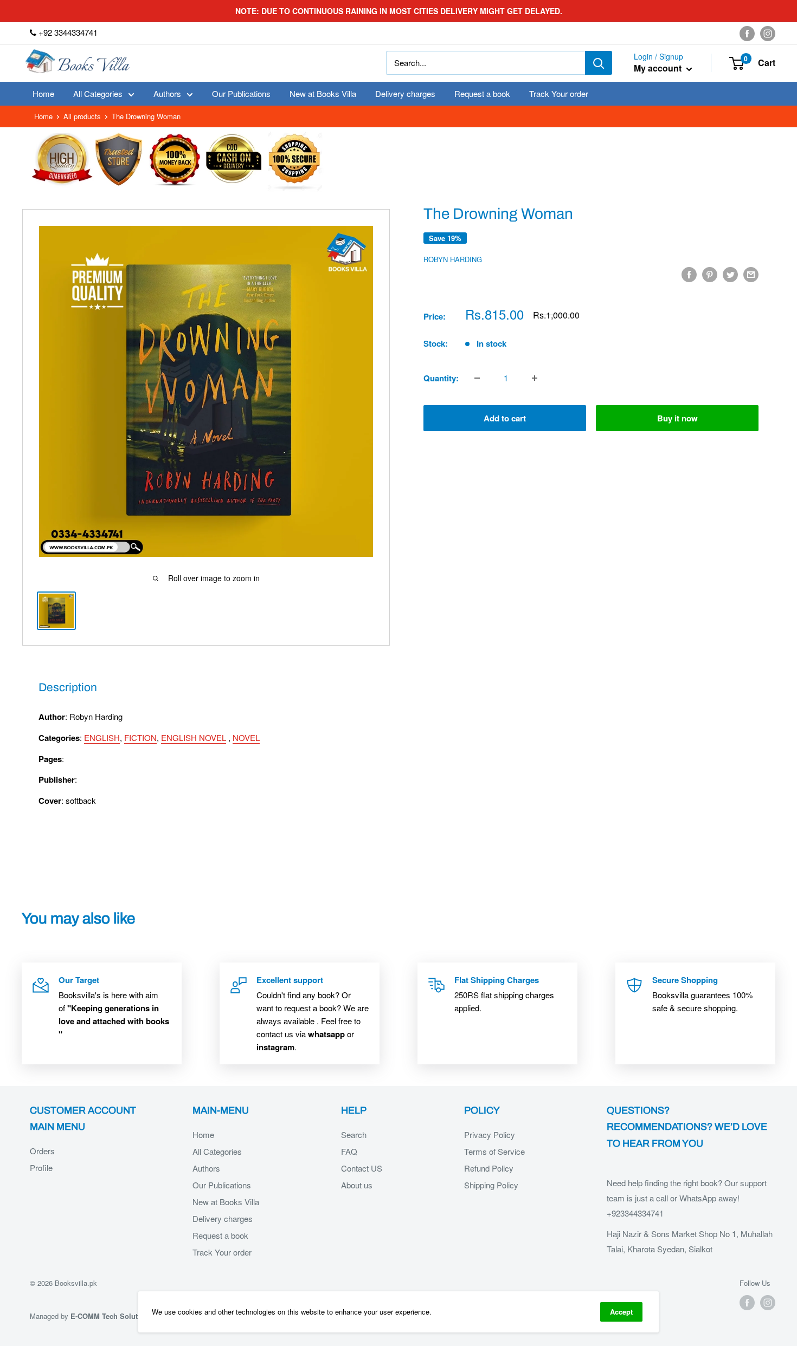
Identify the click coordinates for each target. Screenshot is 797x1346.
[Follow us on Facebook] (747, 33)
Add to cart (505, 418)
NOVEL (246, 737)
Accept (621, 1311)
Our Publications (241, 93)
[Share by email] (751, 274)
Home (43, 93)
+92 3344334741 (67, 32)
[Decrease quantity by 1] (477, 378)
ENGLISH (102, 737)
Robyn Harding (452, 259)
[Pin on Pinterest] (709, 274)
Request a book (482, 93)
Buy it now (677, 418)
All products (82, 116)
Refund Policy (488, 1168)
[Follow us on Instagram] (767, 33)
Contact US (361, 1168)
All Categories (98, 93)
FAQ (349, 1151)
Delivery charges (405, 93)
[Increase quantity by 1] (534, 378)
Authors (167, 93)
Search (354, 1134)
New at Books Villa (323, 93)
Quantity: (441, 378)
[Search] (598, 63)
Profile (41, 1167)
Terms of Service (494, 1151)
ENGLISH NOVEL (193, 737)
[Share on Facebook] (689, 274)
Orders (42, 1150)
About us (356, 1185)
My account (659, 68)
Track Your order (558, 93)
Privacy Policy (489, 1134)
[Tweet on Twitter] (730, 274)
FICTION (140, 737)
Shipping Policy (491, 1185)
